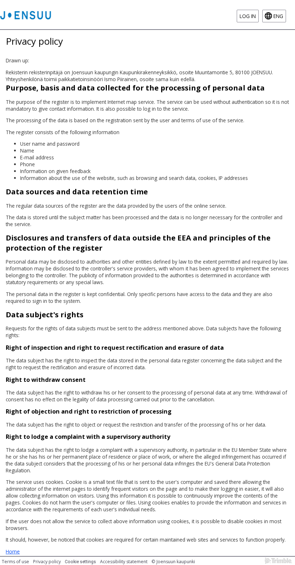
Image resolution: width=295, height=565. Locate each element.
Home (13, 551)
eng (278, 16)
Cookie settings (80, 561)
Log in (248, 16)
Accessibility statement (124, 562)
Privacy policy (47, 562)
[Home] (25, 14)
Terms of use (15, 562)
